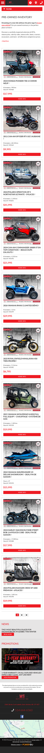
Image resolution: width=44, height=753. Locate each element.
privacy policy (36, 740)
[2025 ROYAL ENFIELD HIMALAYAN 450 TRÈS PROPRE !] (22, 342)
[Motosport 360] (16, 2)
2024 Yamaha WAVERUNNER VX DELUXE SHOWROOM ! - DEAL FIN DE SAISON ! (19, 474)
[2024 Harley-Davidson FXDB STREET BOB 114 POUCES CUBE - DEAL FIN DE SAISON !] (22, 513)
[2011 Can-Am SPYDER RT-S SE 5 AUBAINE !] (22, 120)
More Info (22, 99)
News (5, 624)
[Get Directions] (36, 2)
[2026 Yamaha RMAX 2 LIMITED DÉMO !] (22, 288)
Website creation (16, 744)
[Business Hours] (30, 2)
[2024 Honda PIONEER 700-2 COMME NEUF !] (22, 64)
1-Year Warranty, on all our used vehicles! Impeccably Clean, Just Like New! (22, 674)
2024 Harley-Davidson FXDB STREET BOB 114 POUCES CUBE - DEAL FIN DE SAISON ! (20, 532)
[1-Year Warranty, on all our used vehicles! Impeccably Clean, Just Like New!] (22, 659)
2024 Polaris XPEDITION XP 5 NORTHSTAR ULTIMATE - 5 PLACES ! (19, 193)
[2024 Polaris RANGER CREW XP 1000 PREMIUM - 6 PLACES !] (22, 571)
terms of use (16, 741)
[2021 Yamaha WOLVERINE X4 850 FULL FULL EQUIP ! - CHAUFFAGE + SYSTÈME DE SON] (22, 397)
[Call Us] (41, 2)
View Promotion (10, 677)
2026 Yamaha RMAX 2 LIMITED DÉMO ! (21, 305)
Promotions (10, 643)
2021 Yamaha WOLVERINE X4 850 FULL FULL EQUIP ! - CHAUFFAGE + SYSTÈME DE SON (21, 416)
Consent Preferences (26, 741)
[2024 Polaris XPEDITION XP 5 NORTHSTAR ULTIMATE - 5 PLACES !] (22, 175)
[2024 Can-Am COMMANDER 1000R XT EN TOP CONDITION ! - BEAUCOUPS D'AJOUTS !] (22, 231)
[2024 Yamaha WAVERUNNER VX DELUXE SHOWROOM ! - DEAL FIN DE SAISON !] (22, 455)
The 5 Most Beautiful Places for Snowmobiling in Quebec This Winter (19, 631)
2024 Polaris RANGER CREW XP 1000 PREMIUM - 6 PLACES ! (20, 589)
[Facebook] (22, 716)
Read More (5, 41)
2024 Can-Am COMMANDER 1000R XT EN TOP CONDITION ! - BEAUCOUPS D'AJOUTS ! (22, 249)
